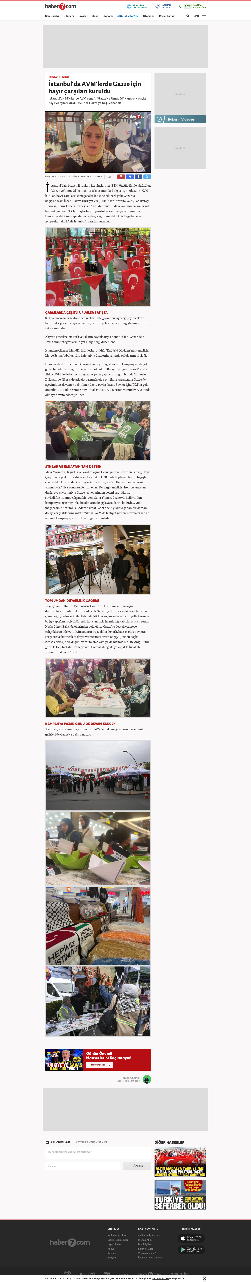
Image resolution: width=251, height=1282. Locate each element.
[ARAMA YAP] (187, 16)
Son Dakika (52, 16)
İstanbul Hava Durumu (150, 1257)
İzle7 (149, 1274)
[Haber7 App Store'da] (191, 1238)
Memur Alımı (145, 1239)
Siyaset (83, 16)
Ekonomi (108, 16)
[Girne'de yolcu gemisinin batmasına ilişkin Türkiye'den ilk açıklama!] (180, 1194)
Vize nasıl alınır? (147, 1253)
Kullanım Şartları (117, 1235)
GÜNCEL (65, 77)
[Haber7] (60, 6)
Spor (95, 16)
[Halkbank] (128, 16)
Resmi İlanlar (167, 16)
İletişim (112, 1257)
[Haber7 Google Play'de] (191, 1249)
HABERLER (53, 77)
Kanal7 (67, 1274)
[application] (98, 142)
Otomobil (148, 16)
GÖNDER (137, 1166)
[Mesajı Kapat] (204, 1278)
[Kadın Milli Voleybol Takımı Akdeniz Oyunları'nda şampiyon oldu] (180, 1161)
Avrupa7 (106, 1274)
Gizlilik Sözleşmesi (118, 1239)
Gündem (69, 16)
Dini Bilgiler (144, 1244)
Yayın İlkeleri (115, 1244)
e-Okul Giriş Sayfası (149, 1235)
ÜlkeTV (124, 1274)
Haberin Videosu (181, 119)
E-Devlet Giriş (145, 1248)
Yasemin (178, 1274)
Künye (111, 1248)
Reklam (112, 1253)
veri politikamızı (160, 1278)
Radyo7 (87, 1274)
